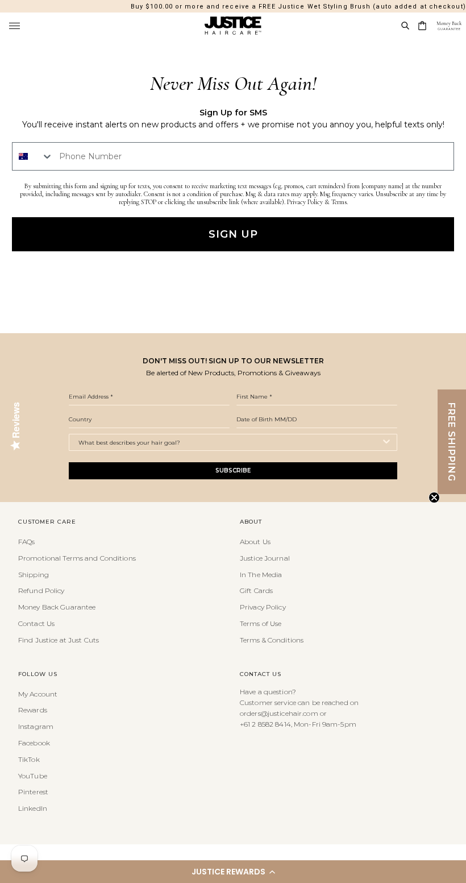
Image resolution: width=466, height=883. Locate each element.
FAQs (26, 541)
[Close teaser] (434, 497)
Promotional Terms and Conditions (77, 558)
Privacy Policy (305, 202)
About (251, 522)
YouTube (32, 776)
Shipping (33, 574)
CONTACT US (260, 674)
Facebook (34, 743)
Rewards (32, 710)
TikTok (29, 759)
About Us (255, 541)
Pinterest (33, 791)
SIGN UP (233, 234)
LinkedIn (32, 808)
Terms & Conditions (271, 640)
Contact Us (36, 623)
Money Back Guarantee (56, 607)
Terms (339, 202)
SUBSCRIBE (233, 470)
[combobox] (33, 156)
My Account (37, 694)
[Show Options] (386, 442)
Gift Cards (256, 590)
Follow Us (37, 674)
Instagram (35, 726)
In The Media (261, 574)
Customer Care (47, 522)
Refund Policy (41, 590)
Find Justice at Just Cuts (58, 640)
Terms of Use (260, 623)
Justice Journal (265, 558)
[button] (233, 871)
